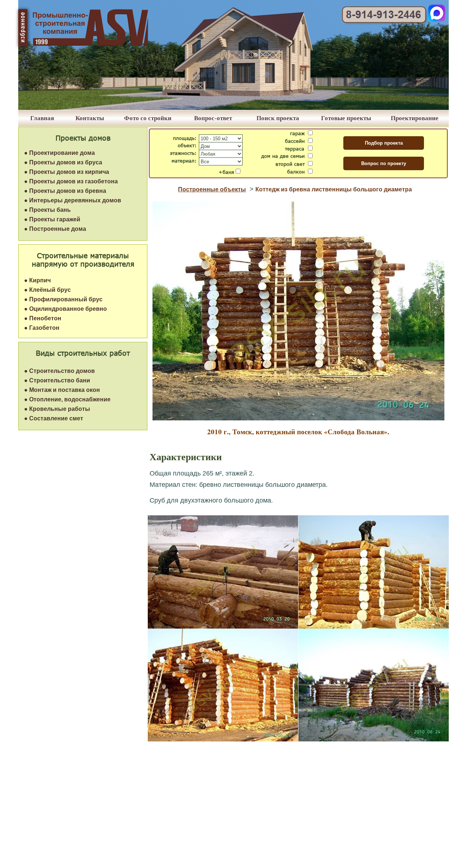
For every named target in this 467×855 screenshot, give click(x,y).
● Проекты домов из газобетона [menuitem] (71, 181)
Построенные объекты (212, 189)
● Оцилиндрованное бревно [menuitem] (65, 309)
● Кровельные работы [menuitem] (57, 409)
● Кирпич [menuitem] (37, 280)
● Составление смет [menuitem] (53, 418)
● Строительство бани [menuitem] (57, 380)
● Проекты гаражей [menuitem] (52, 219)
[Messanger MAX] (436, 19)
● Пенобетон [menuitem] (42, 318)
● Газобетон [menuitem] (41, 328)
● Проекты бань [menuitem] (47, 210)
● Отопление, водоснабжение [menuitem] (67, 399)
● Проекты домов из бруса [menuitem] (63, 162)
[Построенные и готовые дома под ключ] (233, 107)
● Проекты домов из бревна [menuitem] (65, 191)
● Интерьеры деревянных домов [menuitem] (72, 200)
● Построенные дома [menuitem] (55, 229)
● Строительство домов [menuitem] (59, 371)
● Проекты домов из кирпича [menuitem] (66, 172)
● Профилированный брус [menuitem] (63, 299)
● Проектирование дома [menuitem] (59, 153)
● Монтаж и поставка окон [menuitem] (62, 390)
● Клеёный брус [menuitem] (47, 290)
